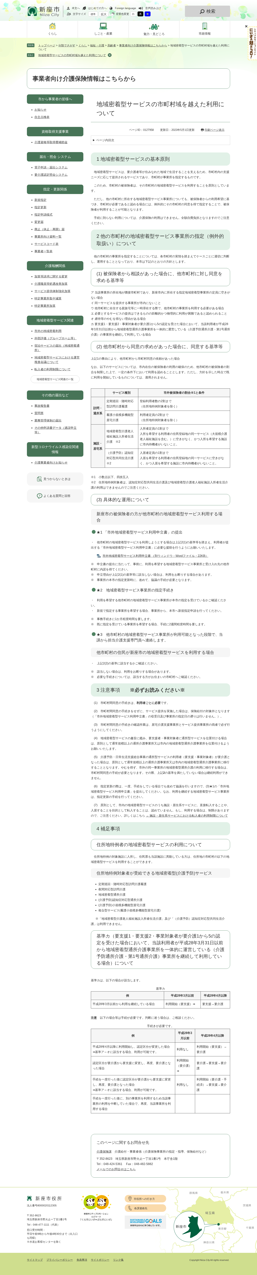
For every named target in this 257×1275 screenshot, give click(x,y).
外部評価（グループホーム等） (55, 338)
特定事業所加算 (45, 305)
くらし (82, 45)
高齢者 (111, 45)
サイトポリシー (100, 1259)
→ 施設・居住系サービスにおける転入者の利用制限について (187, 815)
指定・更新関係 (55, 189)
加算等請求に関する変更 (51, 276)
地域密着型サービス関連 (55, 320)
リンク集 (118, 1259)
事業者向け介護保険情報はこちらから (143, 45)
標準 (93, 14)
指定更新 (40, 207)
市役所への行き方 (144, 1198)
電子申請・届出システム (51, 167)
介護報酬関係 (55, 266)
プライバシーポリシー (59, 1259)
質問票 (38, 413)
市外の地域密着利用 (48, 331)
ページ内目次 (105, 140)
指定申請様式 (43, 214)
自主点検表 (41, 117)
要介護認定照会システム (51, 174)
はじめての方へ (97, 8)
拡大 (103, 14)
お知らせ (40, 109)
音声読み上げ (153, 8)
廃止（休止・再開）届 (49, 229)
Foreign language (125, 8)
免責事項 (82, 1259)
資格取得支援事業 (55, 131)
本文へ (76, 8)
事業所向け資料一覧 (48, 236)
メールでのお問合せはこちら (116, 1169)
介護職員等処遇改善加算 (51, 283)
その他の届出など (55, 395)
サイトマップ (35, 1259)
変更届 (38, 222)
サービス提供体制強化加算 (52, 291)
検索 (210, 11)
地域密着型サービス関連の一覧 (55, 379)
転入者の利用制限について (52, 369)
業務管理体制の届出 (48, 420)
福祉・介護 (97, 45)
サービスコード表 (46, 244)
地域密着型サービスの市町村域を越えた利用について (72, 55)
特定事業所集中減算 (48, 298)
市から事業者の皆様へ (55, 99)
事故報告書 (41, 405)
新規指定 (40, 200)
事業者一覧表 (43, 251)
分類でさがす (66, 45)
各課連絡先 (140, 1208)
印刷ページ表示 (214, 129)
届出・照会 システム (55, 157)
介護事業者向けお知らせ (51, 462)
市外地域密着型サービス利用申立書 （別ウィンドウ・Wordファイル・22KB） (155, 555)
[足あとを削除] (110, 55)
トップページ (46, 45)
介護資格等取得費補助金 (51, 142)
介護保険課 (104, 1151)
